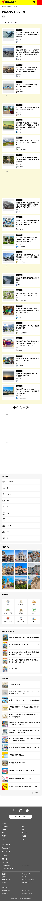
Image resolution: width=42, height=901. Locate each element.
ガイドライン (25, 877)
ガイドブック (6, 852)
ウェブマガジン (6, 844)
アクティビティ (8, 621)
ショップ (34, 621)
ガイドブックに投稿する (28, 880)
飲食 (8, 604)
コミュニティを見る (21, 817)
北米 (8, 488)
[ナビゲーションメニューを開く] (39, 2)
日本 (8, 538)
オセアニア (10, 500)
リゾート (9, 513)
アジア (9, 519)
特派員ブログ (6, 848)
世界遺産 (21, 613)
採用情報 (4, 883)
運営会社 (4, 874)
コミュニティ (6, 863)
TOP (3, 7)
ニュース (4, 855)
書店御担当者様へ (6, 880)
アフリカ (9, 532)
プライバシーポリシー (27, 874)
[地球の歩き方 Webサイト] (9, 2)
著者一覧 (4, 859)
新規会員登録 (7, 865)
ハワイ (9, 507)
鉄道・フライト (21, 621)
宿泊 (34, 604)
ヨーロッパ (10, 481)
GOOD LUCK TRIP (7, 869)
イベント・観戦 (8, 613)
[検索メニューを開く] (34, 2)
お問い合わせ (25, 883)
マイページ (26, 865)
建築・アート (21, 604)
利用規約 (4, 877)
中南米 (9, 494)
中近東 (9, 525)
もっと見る (35, 793)
